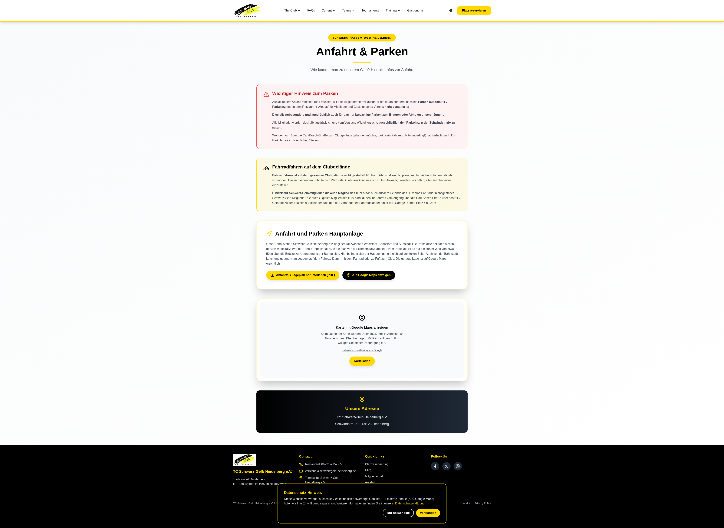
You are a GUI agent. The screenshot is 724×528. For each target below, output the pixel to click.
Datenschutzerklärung (410, 503)
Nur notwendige (398, 512)
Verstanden (428, 512)
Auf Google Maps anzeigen (371, 275)
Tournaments (370, 10)
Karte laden (362, 361)
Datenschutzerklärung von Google (362, 350)
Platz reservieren (474, 10)
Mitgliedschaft (374, 476)
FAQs (311, 10)
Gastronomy (415, 10)
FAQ (368, 470)
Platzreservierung (377, 464)
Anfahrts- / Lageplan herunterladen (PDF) (305, 275)
